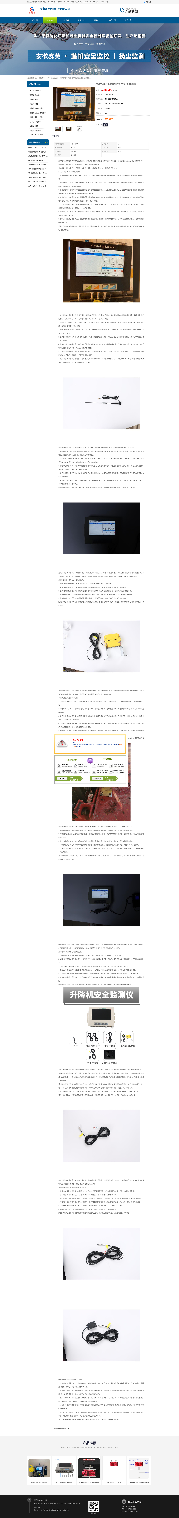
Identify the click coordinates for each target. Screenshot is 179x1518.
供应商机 (50, 20)
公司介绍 (81, 20)
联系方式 (128, 20)
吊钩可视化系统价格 (116, 1482)
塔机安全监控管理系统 (38, 113)
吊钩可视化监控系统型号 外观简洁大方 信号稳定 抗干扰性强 (38, 169)
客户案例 (112, 20)
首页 (36, 78)
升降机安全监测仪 (52, 78)
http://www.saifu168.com (61, 1428)
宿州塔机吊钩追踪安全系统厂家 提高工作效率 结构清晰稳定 (38, 173)
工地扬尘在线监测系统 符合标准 (66, 1482)
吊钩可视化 (34, 104)
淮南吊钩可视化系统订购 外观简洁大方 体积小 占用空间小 (38, 181)
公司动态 (96, 20)
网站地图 (66, 1510)
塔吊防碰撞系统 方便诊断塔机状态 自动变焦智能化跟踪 (38, 152)
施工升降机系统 (35, 90)
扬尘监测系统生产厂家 (41, 1482)
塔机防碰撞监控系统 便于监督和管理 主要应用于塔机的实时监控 (38, 156)
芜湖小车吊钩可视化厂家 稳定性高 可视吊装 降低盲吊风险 (38, 186)
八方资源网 (44, 1510)
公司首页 (34, 20)
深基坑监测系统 (35, 122)
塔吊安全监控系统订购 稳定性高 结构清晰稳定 (38, 164)
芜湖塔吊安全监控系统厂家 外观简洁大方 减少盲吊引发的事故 (38, 160)
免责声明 (52, 1510)
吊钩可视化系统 (35, 131)
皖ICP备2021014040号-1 (54, 1504)
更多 (46, 142)
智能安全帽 (34, 126)
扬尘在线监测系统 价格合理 (91, 1482)
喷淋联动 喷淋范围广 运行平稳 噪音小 (38, 147)
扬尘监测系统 (34, 95)
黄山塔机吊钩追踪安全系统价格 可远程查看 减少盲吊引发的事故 (38, 177)
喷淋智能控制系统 (36, 117)
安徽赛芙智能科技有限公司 (70, 1504)
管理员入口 (58, 1510)
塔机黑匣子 (34, 99)
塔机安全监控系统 (36, 108)
